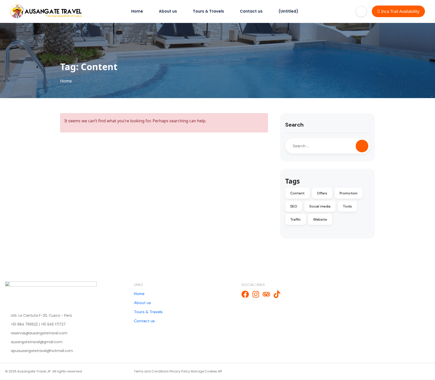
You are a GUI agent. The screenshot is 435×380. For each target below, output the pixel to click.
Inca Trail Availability (400, 11)
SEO (293, 206)
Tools (347, 206)
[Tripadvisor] (266, 294)
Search (294, 124)
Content (297, 193)
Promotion (348, 193)
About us (168, 11)
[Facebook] (245, 294)
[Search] (362, 146)
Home (137, 11)
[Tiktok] (277, 294)
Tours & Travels (208, 11)
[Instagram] (256, 294)
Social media (320, 206)
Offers (322, 193)
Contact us (251, 11)
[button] (361, 11)
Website (320, 219)
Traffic (295, 219)
